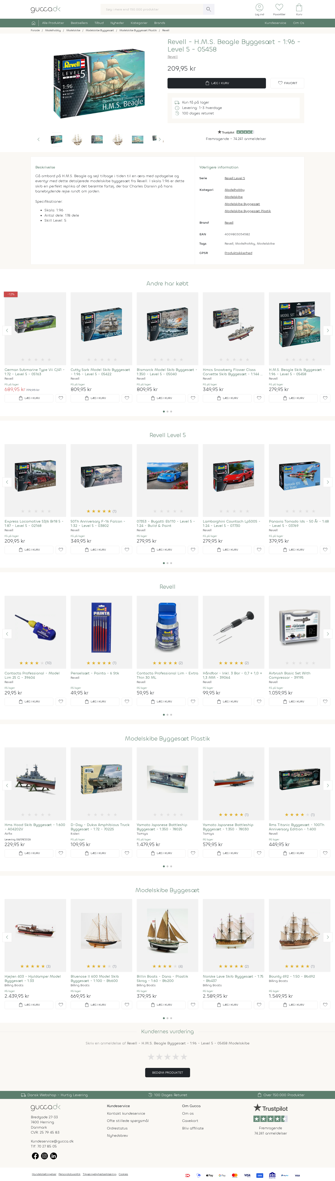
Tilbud (99, 23)
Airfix (8, 834)
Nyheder (117, 23)
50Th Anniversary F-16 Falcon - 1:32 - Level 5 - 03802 (98, 523)
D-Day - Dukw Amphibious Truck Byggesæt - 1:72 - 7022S (100, 827)
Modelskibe (234, 197)
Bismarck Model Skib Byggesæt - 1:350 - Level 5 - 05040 (167, 372)
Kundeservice (275, 23)
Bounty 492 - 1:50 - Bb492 (292, 976)
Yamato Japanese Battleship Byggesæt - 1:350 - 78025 (162, 827)
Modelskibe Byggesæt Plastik (248, 211)
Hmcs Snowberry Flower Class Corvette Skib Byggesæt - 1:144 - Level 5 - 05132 (232, 372)
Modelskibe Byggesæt (242, 204)
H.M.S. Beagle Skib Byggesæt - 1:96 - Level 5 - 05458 (297, 372)
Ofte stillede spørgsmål (128, 1120)
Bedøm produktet (167, 1072)
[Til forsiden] (45, 9)
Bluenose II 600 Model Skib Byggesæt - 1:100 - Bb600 (95, 978)
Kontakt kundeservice (126, 1113)
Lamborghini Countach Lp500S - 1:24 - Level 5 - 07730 (231, 523)
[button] (38, 139)
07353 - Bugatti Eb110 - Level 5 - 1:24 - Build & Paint (166, 523)
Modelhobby (235, 190)
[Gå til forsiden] (45, 1107)
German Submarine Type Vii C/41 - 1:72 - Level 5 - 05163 (35, 372)
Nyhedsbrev (117, 1135)
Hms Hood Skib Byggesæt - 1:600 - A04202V (35, 827)
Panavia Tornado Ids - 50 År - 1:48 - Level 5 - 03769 (299, 523)
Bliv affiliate (193, 1128)
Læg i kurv (217, 83)
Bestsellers (79, 23)
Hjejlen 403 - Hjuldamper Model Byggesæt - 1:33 (33, 978)
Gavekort (190, 1120)
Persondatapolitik (69, 1174)
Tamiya (142, 834)
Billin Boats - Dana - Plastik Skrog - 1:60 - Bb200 (162, 978)
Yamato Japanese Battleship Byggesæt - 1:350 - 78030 (228, 827)
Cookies (123, 1174)
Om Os (298, 23)
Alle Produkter (53, 23)
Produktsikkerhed (238, 253)
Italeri (75, 834)
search (208, 9)
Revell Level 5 (235, 178)
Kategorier (139, 23)
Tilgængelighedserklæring (99, 1174)
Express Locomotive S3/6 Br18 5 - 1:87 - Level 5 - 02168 (34, 523)
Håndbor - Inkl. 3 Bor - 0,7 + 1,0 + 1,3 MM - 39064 (232, 675)
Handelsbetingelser (44, 1174)
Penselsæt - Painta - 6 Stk (95, 673)
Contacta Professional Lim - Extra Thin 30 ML (167, 675)
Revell (173, 56)
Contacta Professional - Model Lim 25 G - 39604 (32, 675)
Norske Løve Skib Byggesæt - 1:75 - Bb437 (233, 978)
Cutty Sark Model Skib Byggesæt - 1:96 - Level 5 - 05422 (100, 372)
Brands (159, 23)
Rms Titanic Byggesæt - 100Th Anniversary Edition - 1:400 (296, 827)
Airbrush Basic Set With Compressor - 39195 (289, 675)
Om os (188, 1113)
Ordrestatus (117, 1128)
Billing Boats (14, 985)
